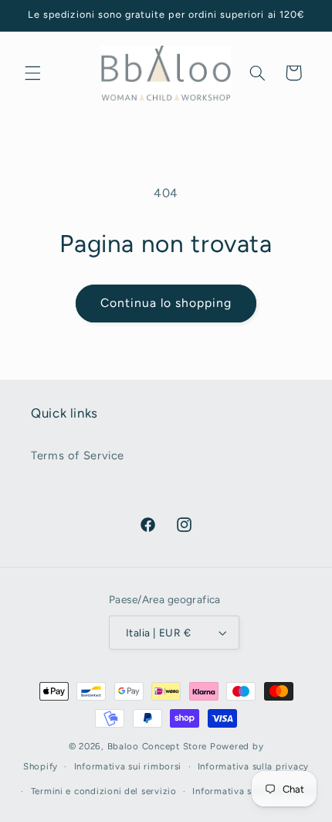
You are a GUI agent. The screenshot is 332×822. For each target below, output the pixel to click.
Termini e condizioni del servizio (104, 791)
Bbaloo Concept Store (157, 746)
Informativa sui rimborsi (128, 766)
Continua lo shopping (166, 302)
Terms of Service (77, 455)
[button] (32, 72)
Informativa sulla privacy (253, 766)
